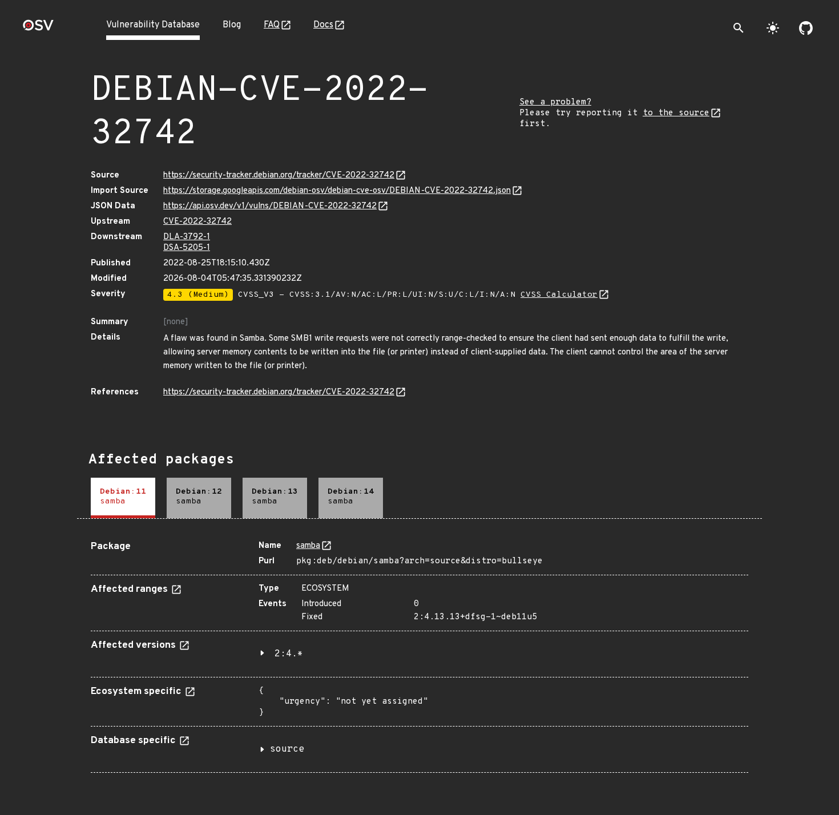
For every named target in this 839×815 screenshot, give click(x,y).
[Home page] (38, 29)
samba (308, 545)
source (287, 749)
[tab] (123, 498)
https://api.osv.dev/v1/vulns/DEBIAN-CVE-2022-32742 (270, 206)
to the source (676, 113)
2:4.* (289, 654)
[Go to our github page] (806, 28)
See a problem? (555, 102)
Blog (232, 25)
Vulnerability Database (153, 25)
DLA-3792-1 (186, 237)
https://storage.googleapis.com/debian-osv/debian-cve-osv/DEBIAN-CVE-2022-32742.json (337, 190)
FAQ (272, 25)
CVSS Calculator (559, 295)
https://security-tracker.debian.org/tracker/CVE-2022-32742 (278, 175)
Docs (323, 25)
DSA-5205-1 (186, 248)
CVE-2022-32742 (197, 221)
